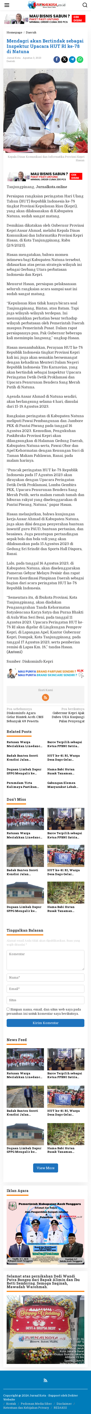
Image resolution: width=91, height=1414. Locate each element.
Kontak (11, 1404)
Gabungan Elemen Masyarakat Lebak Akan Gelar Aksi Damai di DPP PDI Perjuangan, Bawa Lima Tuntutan (65, 785)
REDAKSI (60, 1408)
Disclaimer (64, 1404)
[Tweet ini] (64, 59)
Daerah (11, 61)
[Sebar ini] (56, 59)
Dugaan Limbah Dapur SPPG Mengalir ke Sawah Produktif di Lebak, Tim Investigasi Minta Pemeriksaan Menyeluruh (24, 771)
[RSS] (45, 697)
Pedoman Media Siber (36, 1404)
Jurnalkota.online (51, 187)
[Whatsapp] (80, 59)
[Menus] (6, 5)
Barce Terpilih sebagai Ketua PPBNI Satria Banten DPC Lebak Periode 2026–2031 (64, 744)
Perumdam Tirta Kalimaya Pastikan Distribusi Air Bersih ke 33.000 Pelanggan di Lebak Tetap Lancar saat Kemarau (25, 785)
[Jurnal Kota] (46, 5)
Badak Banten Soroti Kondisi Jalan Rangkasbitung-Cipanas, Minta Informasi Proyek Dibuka (22, 758)
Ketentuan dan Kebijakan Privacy (26, 1408)
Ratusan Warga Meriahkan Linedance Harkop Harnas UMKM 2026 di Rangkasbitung (24, 744)
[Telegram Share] (72, 59)
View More (46, 1168)
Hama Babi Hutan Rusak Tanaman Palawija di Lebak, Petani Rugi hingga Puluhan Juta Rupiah (64, 771)
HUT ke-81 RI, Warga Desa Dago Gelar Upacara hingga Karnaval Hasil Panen (64, 758)
